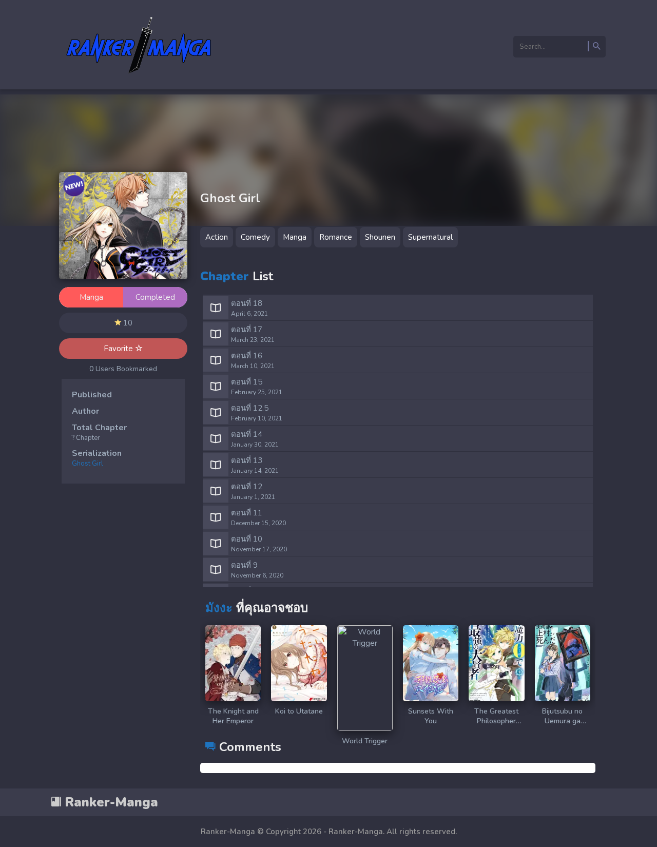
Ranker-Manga (109, 802)
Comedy (255, 237)
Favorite (119, 348)
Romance (335, 237)
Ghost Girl (87, 463)
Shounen (380, 237)
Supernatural (430, 237)
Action (216, 237)
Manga (294, 237)
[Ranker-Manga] (138, 78)
